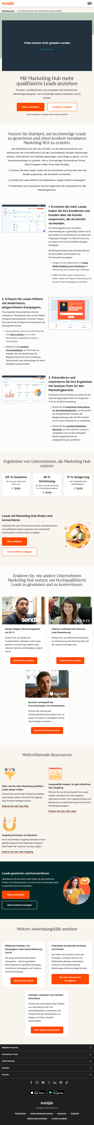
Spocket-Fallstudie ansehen (48, 730)
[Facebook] (31, 1083)
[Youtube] (43, 1083)
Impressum (61, 1114)
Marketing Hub (8, 11)
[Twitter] (49, 1083)
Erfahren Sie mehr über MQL (15, 806)
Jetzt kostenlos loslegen (22, 551)
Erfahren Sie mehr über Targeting (17, 852)
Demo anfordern (30, 107)
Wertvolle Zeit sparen (24, 981)
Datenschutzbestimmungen (41, 1114)
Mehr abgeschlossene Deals (47, 1030)
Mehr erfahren (17, 541)
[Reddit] (60, 1083)
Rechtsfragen (20, 1114)
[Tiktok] (66, 1083)
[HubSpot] (8, 3)
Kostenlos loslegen (62, 107)
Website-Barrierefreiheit (37, 1119)
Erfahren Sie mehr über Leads (62, 811)
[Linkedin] (54, 1083)
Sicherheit (75, 1114)
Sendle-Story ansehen (25, 660)
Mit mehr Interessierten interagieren (70, 979)
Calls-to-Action (17, 334)
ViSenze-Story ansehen (71, 660)
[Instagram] (37, 1083)
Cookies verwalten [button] (59, 1119)
